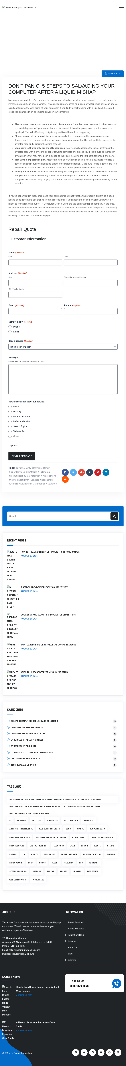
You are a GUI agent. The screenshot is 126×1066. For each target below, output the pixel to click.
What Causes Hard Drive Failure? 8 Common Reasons (48, 644)
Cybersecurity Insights (24, 746)
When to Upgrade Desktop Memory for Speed (44, 672)
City (10, 277)
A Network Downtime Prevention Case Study (44, 587)
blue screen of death (49, 828)
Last (66, 257)
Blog (70, 953)
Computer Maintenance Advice (27, 727)
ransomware (15, 862)
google (97, 845)
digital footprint (39, 845)
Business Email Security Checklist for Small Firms (48, 614)
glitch (84, 845)
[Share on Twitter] (73, 472)
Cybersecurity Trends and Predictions (32, 752)
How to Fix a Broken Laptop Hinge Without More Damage (50, 551)
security (68, 862)
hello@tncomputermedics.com (24, 950)
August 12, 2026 (29, 649)
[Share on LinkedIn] (105, 472)
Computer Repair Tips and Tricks (28, 733)
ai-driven (21, 820)
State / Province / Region (75, 277)
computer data (97, 828)
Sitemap (72, 960)
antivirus (88, 820)
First (10, 257)
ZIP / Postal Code (16, 289)
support (36, 871)
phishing (111, 854)
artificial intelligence (21, 828)
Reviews (72, 941)
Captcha (12, 445)
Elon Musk (59, 845)
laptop (13, 854)
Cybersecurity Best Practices (27, 739)
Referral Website (21, 421)
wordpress (38, 879)
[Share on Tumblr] (89, 472)
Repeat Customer (22, 416)
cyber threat (79, 837)
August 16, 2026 (29, 591)
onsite (34, 854)
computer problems (19, 837)
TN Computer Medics (21, 1053)
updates (77, 871)
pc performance (69, 854)
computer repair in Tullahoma (50, 837)
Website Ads (19, 431)
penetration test (92, 854)
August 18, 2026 (29, 556)
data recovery (16, 845)
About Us (72, 947)
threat (50, 871)
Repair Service (20, 341)
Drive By (17, 411)
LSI (23, 854)
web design (92, 871)
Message (13, 357)
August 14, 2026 (29, 619)
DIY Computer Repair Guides (25, 758)
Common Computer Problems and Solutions (34, 721)
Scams (42, 862)
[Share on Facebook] (65, 472)
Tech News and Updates (23, 765)
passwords (49, 854)
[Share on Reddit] (65, 479)
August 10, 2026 (29, 676)
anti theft (52, 820)
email (72, 845)
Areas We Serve (76, 928)
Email (16, 305)
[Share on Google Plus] (81, 472)
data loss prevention (102, 837)
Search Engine (20, 426)
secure (55, 862)
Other (16, 436)
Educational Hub (76, 935)
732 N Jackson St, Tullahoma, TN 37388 (32, 942)
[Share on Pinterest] (97, 472)
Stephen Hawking (18, 871)
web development (18, 879)
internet (110, 845)
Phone (72, 305)
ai (10, 820)
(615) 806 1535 (17, 946)
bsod (68, 828)
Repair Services (76, 922)
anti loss (36, 820)
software (93, 862)
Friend (16, 406)
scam (30, 862)
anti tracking (71, 820)
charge (80, 828)
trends (63, 871)
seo (81, 862)
